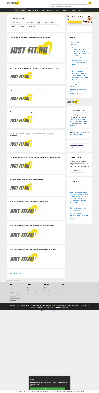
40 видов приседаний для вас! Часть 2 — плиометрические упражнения (33, 249)
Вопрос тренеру (68, 6)
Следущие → (19, 273)
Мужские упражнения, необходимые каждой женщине (27, 90)
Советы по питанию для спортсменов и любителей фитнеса (80, 77)
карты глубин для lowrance (75, 146)
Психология (73, 84)
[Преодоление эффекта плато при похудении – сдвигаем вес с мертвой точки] (21, 166)
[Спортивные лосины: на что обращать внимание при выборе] (31, 50)
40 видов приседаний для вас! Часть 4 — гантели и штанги (29, 201)
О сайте (52, 6)
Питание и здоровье (46, 10)
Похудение (58, 10)
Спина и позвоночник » (18, 26)
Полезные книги (31, 294)
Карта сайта (64, 287)
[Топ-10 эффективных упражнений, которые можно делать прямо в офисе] (21, 76)
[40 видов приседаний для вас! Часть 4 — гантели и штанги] (23, 211)
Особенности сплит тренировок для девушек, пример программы (31, 112)
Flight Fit (72, 125)
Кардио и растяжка (32, 10)
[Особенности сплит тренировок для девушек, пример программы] (21, 120)
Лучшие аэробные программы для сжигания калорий (81, 53)
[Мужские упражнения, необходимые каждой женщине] (21, 98)
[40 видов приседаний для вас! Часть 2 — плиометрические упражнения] (23, 259)
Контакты (46, 292)
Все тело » (32, 26)
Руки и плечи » (29, 22)
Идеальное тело (20, 10)
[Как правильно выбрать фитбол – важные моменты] (21, 188)
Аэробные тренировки (78, 49)
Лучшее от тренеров (69, 10)
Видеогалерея (30, 290)
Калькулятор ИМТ (31, 292)
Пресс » (39, 22)
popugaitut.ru (54, 311)
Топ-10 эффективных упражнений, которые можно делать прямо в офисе (34, 68)
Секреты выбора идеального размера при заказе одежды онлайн (78, 188)
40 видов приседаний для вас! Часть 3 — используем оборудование (32, 225)
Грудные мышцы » (51, 22)
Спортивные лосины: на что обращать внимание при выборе (30, 37)
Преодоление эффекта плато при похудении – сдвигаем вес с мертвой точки (35, 157)
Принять (47, 389)
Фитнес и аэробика (11, 280)
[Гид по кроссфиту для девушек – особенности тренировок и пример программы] (21, 144)
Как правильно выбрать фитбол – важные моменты (27, 179)
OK (82, 391)
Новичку (10, 10)
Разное (72, 86)
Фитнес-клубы (74, 93)
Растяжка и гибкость (78, 58)
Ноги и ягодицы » (16, 22)
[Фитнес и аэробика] (13, 3)
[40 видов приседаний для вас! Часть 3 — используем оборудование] (23, 235)
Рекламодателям (59, 6)
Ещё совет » (77, 170)
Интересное (81, 10)
